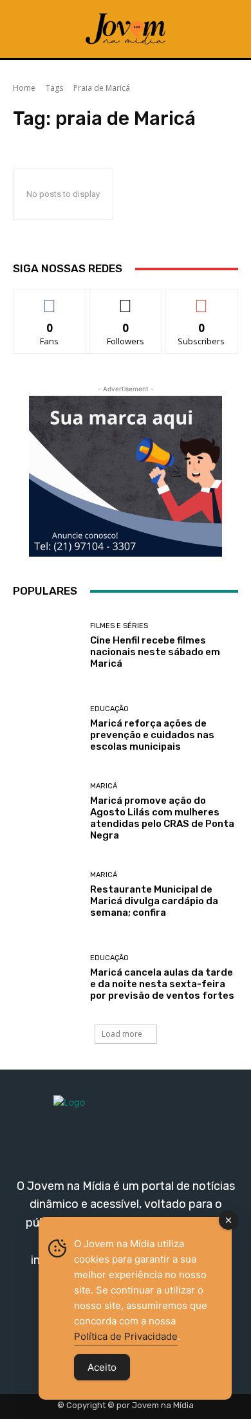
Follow (126, 299)
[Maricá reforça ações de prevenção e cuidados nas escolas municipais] (46, 729)
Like (49, 299)
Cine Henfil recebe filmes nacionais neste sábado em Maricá (155, 652)
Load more (122, 1033)
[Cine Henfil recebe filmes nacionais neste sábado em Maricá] (46, 646)
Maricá (103, 786)
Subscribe (201, 299)
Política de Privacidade (126, 1336)
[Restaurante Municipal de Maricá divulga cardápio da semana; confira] (46, 895)
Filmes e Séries (119, 625)
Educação (109, 708)
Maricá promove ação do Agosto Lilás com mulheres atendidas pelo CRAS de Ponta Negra (162, 818)
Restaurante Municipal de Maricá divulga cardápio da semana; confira (154, 901)
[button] (222, 29)
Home (24, 87)
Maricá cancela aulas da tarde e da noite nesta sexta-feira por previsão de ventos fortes (162, 984)
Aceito (102, 1367)
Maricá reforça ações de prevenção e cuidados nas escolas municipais (152, 735)
